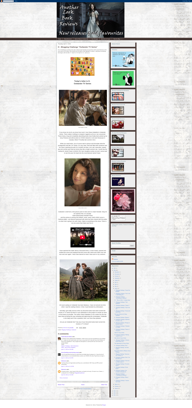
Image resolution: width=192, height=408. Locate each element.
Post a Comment (64, 377)
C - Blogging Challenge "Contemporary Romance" (121, 374)
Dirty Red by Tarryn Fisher (120, 338)
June (116, 284)
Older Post (104, 384)
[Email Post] (77, 327)
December (117, 272)
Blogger (104, 405)
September (117, 278)
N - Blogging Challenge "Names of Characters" (122, 330)
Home (59, 39)
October (116, 276)
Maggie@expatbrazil (79, 372)
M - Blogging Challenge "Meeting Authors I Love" (122, 335)
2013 (115, 391)
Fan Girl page (95, 39)
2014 (115, 270)
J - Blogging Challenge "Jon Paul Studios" (122, 348)
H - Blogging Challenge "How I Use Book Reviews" (122, 358)
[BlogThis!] (81, 328)
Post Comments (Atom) (85, 388)
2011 (115, 395)
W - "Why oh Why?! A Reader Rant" (122, 300)
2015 (115, 268)
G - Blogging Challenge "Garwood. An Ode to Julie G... (122, 361)
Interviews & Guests (105, 39)
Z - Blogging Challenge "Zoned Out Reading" (122, 290)
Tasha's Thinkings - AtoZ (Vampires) (69, 345)
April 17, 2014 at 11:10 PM (67, 366)
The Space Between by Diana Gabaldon (121, 314)
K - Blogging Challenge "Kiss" (121, 345)
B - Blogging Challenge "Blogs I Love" (121, 377)
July (116, 282)
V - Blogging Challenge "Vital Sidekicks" (121, 302)
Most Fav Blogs (116, 39)
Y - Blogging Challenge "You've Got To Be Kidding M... (122, 294)
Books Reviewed (68, 39)
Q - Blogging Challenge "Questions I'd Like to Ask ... (122, 320)
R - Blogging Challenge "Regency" (122, 317)
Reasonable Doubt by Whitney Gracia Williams (122, 351)
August (116, 280)
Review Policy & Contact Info (81, 39)
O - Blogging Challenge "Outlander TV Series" (122, 326)
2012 (115, 393)
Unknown (63, 360)
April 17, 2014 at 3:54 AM (67, 349)
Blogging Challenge (66, 329)
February (117, 386)
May (116, 286)
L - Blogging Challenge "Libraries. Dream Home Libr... (122, 340)
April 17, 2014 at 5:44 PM (67, 357)
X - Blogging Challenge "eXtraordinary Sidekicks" (121, 297)
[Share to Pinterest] (85, 328)
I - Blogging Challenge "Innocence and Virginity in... (122, 354)
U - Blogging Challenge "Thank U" (122, 305)
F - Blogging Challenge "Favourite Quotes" (122, 364)
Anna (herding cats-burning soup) (70, 352)
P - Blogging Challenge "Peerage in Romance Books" (122, 323)
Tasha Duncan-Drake (66, 336)
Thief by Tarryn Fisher (119, 332)
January (116, 388)
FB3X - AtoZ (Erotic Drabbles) (68, 347)
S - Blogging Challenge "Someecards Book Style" (122, 311)
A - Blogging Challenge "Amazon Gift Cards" (122, 381)
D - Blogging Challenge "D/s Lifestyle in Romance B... (121, 371)
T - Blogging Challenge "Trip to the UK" (122, 308)
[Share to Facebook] (84, 328)
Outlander (73, 329)
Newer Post (61, 384)
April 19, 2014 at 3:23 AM (67, 374)
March (116, 384)
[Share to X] (82, 328)
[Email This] (79, 328)
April (116, 288)
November (117, 274)
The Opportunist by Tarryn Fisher (122, 343)
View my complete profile (117, 261)
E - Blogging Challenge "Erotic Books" (121, 367)
